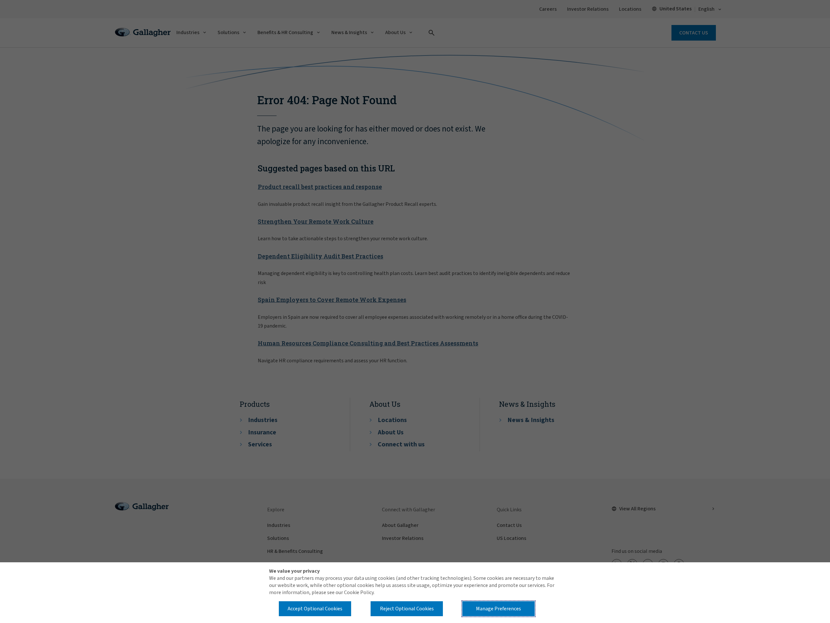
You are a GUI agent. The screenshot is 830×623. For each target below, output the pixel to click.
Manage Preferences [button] (498, 608)
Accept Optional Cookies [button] (315, 608)
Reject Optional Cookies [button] (407, 608)
